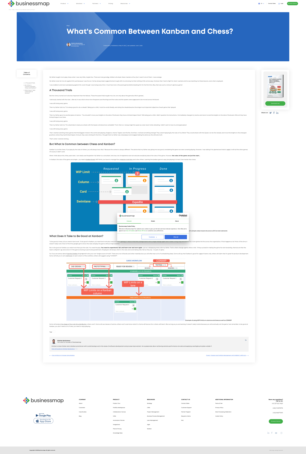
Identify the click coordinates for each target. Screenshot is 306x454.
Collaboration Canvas (119, 411)
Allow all (175, 237)
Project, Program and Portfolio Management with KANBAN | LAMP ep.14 (226, 355)
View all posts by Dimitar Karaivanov (63, 349)
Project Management (153, 411)
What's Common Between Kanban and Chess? (25, 9)
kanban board (90, 159)
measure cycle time (126, 159)
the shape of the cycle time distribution (74, 324)
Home (10, 9)
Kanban (149, 428)
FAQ (182, 420)
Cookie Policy (219, 416)
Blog (13, 9)
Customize (152, 237)
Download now (275, 103)
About (80, 403)
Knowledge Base (117, 433)
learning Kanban (72, 253)
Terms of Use (218, 403)
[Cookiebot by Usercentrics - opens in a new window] (180, 216)
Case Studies (82, 411)
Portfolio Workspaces (119, 407)
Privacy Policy (219, 407)
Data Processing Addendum (223, 411)
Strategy (149, 403)
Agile (148, 424)
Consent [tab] (129, 221)
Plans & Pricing (117, 428)
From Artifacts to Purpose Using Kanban (63, 355)
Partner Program (186, 411)
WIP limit (69, 256)
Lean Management (152, 420)
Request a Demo (186, 416)
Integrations (116, 424)
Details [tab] (153, 221)
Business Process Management (156, 416)
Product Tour (116, 403)
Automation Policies (118, 420)
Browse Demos (292, 3)
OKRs (114, 416)
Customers (82, 407)
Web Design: (276, 450)
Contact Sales (272, 3)
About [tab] (177, 221)
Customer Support (186, 407)
